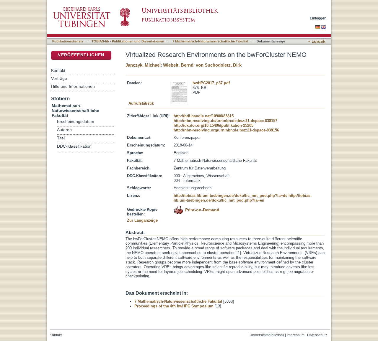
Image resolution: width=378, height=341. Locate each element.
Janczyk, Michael (143, 64)
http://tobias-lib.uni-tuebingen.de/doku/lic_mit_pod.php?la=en (243, 197)
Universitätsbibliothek (267, 335)
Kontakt (58, 70)
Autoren (64, 130)
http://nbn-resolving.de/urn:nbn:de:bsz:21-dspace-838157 (225, 120)
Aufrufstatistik (141, 103)
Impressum (295, 335)
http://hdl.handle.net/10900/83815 (204, 116)
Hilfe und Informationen (73, 86)
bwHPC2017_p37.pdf (211, 83)
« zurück (316, 41)
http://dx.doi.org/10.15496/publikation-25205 (213, 125)
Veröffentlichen (81, 55)
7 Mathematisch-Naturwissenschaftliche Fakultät (210, 41)
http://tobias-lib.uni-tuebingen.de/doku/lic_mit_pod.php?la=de (230, 195)
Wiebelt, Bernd (178, 64)
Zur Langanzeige (142, 220)
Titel (61, 138)
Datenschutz (317, 335)
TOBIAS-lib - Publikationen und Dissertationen (128, 41)
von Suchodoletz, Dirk (219, 64)
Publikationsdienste (67, 41)
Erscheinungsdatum (75, 121)
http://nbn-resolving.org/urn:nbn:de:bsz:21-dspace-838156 (226, 130)
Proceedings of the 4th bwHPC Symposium (174, 306)
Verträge (59, 78)
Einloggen (318, 18)
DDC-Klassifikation (74, 146)
